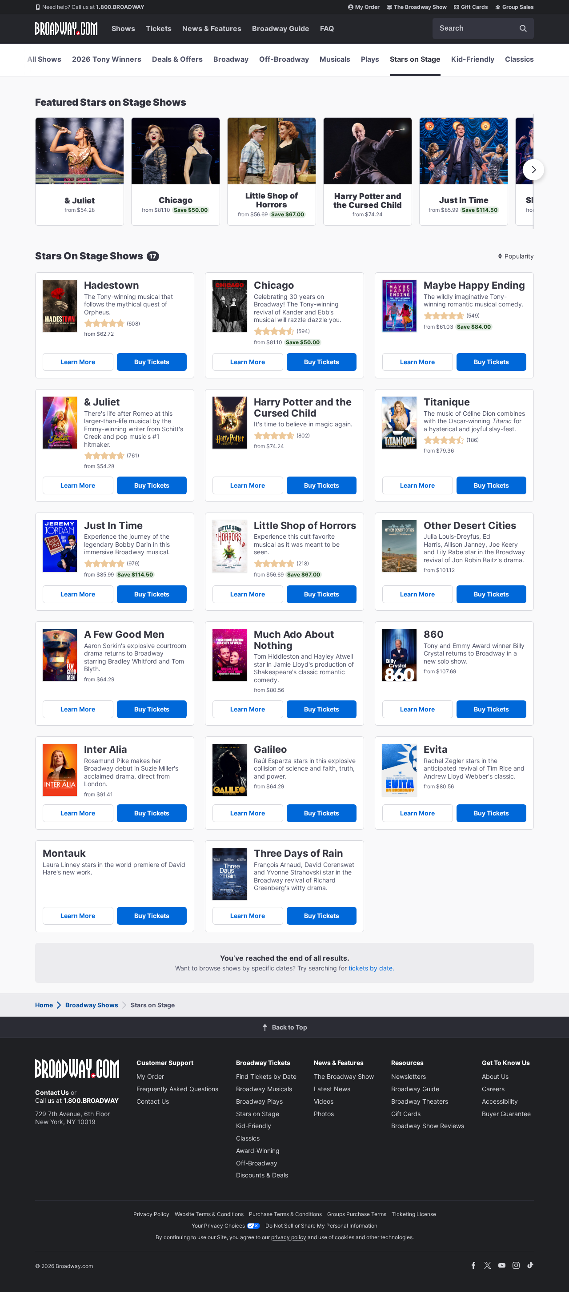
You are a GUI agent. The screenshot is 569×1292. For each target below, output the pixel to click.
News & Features (211, 28)
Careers (493, 1089)
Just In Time (113, 525)
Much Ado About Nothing (294, 640)
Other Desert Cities (470, 525)
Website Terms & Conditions (209, 1214)
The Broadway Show (420, 7)
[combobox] (483, 28)
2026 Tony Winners (106, 59)
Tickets (159, 28)
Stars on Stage (415, 59)
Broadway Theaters (419, 1101)
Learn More (77, 362)
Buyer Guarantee (506, 1113)
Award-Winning (258, 1150)
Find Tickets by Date (266, 1076)
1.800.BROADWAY (93, 7)
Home (44, 1005)
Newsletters (408, 1076)
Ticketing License (414, 1214)
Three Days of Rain (298, 853)
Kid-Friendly (472, 59)
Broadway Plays (259, 1101)
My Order (367, 7)
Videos (323, 1101)
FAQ (327, 28)
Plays (370, 59)
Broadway (230, 59)
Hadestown (111, 285)
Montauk (64, 853)
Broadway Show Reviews (427, 1125)
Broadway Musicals (264, 1089)
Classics (519, 59)
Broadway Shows (91, 1005)
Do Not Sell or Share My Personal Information (321, 1225)
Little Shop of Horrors (305, 525)
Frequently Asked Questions (177, 1089)
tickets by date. (371, 968)
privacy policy (288, 1237)
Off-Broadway (284, 59)
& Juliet (102, 402)
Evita (436, 749)
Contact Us (52, 1092)
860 (434, 634)
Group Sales (518, 7)
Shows (123, 28)
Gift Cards (474, 7)
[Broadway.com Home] (66, 28)
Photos (324, 1113)
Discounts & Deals (262, 1175)
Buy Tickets (151, 362)
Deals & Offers (177, 59)
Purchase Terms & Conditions (285, 1214)
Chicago (274, 285)
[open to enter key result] (523, 28)
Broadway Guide (280, 28)
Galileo (270, 749)
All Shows (44, 59)
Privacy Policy (151, 1214)
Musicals (335, 59)
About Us (495, 1076)
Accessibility (500, 1101)
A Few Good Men (124, 634)
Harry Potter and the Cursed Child (303, 408)
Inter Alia (105, 749)
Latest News (332, 1089)
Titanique (447, 402)
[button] (533, 169)
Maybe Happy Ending (474, 285)
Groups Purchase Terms (356, 1214)
